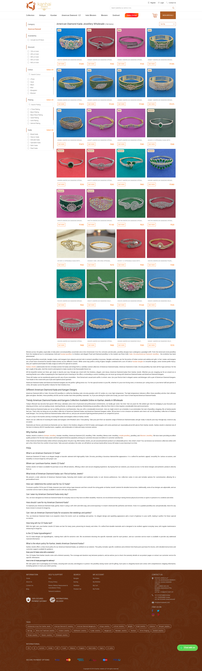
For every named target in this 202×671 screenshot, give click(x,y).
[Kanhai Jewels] (39, 5)
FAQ (49, 578)
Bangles (76, 578)
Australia (41, 648)
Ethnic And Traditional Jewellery (45, 630)
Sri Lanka (110, 648)
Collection (30, 15)
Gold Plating (34, 120)
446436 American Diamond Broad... (130, 301)
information (32, 574)
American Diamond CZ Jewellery (63, 626)
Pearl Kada (34, 148)
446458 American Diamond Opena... (70, 341)
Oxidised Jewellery (158, 630)
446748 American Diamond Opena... (130, 220)
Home (28, 578)
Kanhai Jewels (31, 367)
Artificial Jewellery (118, 626)
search (77, 574)
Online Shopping (144, 630)
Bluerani (33, 93)
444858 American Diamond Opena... (70, 180)
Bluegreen (33, 90)
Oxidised (116, 15)
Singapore (82, 648)
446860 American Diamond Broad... (130, 100)
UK (34, 648)
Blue (31, 87)
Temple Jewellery (32, 635)
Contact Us (29, 585)
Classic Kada (34, 137)
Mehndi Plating (35, 123)
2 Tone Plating (35, 109)
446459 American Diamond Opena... (100, 341)
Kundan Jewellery (95, 630)
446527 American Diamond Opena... (130, 180)
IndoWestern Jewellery (80, 630)
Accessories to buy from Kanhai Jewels (38, 626)
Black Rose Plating (36, 115)
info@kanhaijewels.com (162, 602)
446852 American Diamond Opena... (130, 60)
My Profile (96, 589)
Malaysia (72, 648)
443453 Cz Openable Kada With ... (160, 140)
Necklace (76, 585)
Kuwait (64, 648)
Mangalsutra (107, 630)
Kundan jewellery (66, 354)
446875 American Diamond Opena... (100, 140)
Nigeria (101, 648)
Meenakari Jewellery (121, 630)
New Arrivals (168, 15)
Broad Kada (34, 134)
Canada (50, 648)
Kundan (53, 15)
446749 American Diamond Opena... (160, 220)
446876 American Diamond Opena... (130, 140)
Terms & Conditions (54, 591)
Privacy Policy (52, 582)
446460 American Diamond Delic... (129, 341)
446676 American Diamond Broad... (70, 220)
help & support (55, 574)
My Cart (95, 585)
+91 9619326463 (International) (165, 599)
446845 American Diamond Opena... (100, 60)
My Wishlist (96, 582)
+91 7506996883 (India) (162, 597)
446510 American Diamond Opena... (100, 180)
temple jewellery (124, 435)
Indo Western (91, 15)
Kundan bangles (137, 361)
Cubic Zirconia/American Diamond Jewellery (144, 354)
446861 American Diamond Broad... (160, 100)
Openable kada (35, 142)
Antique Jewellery (50, 435)
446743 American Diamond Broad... (70, 60)
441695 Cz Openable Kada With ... (69, 261)
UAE (57, 648)
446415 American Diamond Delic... (99, 301)
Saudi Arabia (92, 648)
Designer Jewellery (164, 626)
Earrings (29, 630)
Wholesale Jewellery (62, 635)
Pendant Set (77, 589)
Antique (42, 15)
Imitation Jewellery (64, 630)
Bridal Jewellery (141, 626)
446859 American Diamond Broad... (100, 100)
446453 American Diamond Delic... (160, 301)
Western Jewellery (146, 435)
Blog (27, 589)
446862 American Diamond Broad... (70, 140)
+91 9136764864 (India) (162, 595)
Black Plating (34, 112)
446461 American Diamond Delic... (160, 341)
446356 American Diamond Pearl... (160, 261)
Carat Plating (34, 118)
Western (104, 15)
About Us (29, 582)
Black (32, 85)
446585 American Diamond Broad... (160, 180)
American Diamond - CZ (71, 15)
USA (28, 648)
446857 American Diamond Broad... (160, 60)
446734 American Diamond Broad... (100, 220)
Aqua (32, 82)
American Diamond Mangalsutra (86, 626)
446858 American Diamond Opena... (70, 100)
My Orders (96, 578)
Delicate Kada (35, 140)
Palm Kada (34, 145)
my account (98, 574)
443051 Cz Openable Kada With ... (129, 261)
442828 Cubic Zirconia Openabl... (99, 261)
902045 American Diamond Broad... (70, 301)
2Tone (32, 79)
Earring (76, 582)
